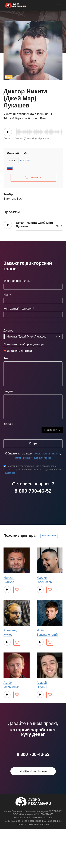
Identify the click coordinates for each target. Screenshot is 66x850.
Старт (33, 443)
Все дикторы (49, 535)
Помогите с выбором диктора (24, 344)
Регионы (13, 160)
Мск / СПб (25, 160)
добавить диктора (19, 350)
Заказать (35, 177)
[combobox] (33, 336)
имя (18, 458)
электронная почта (47, 453)
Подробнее (9, 473)
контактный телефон (37, 458)
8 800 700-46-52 (33, 491)
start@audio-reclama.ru (33, 771)
